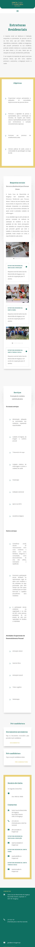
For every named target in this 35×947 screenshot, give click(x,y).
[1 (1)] (17, 302)
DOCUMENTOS (15, 743)
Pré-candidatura (21, 762)
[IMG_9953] (17, 257)
